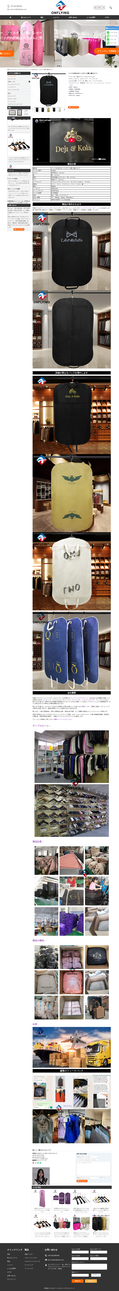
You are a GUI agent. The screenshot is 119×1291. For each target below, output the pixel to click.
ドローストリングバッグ (15, 104)
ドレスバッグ (12, 79)
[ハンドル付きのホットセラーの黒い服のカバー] (49, 90)
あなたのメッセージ (78, 1262)
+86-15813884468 (16, 6)
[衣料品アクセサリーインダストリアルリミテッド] (60, 7)
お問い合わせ (73, 17)
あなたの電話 (94, 1255)
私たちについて (26, 17)
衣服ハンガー (12, 81)
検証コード (76, 1272)
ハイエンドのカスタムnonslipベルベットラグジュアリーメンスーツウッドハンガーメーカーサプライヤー (18, 134)
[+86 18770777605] (40, 1163)
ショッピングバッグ (14, 84)
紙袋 (9, 93)
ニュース (56, 17)
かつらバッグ (12, 96)
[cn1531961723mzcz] (38, 1163)
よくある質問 (91, 17)
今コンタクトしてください (19, 229)
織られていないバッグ (45, 1150)
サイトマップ (11, 1279)
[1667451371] (33, 1163)
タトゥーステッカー (14, 89)
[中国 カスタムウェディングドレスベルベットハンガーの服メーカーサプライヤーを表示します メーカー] (19, 150)
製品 (42, 17)
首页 (8, 1254)
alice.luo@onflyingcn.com (18, 9)
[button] (57, 66)
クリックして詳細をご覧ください (59, 53)
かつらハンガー (12, 98)
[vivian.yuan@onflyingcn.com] (36, 1163)
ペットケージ (12, 87)
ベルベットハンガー (31, 1258)
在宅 (8, 69)
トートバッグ (12, 101)
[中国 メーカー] (18, 91)
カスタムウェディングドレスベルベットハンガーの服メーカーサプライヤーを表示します (18, 165)
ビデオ (107, 17)
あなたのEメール (96, 1249)
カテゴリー (14, 69)
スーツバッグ (22, 69)
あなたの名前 (76, 1249)
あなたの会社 (76, 1255)
